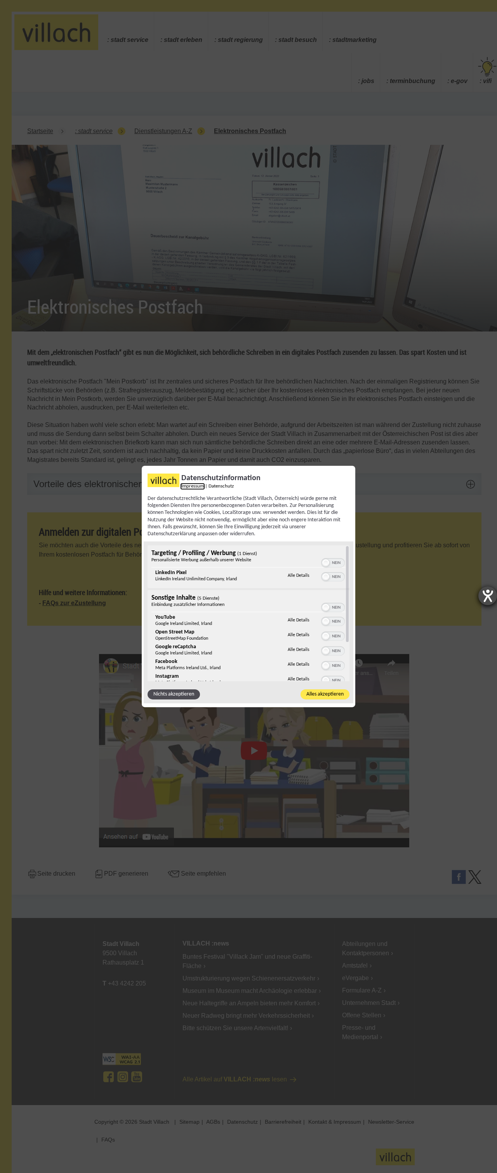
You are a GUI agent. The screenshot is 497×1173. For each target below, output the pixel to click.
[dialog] (248, 586)
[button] (325, 562)
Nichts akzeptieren (173, 694)
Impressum (192, 486)
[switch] (333, 562)
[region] (248, 613)
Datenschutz (221, 486)
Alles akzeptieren (325, 694)
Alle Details (298, 575)
